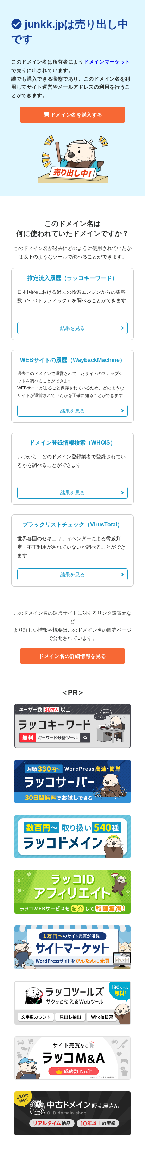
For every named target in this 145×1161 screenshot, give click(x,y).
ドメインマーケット (107, 62)
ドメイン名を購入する (76, 115)
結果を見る (72, 328)
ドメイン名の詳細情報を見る (72, 656)
